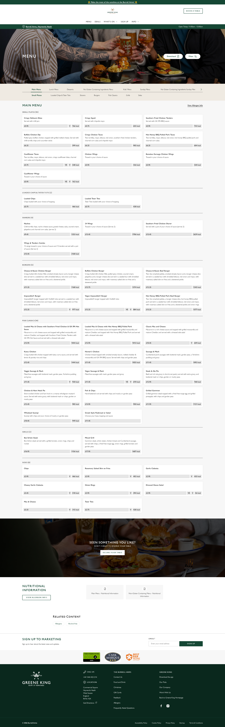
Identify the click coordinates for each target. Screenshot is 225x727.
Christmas (117, 687)
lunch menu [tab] (53, 89)
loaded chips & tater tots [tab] (60, 95)
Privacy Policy (170, 723)
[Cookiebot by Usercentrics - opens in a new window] (31, 22)
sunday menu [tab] (145, 89)
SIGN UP (191, 644)
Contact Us (118, 677)
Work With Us (165, 692)
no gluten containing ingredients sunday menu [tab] (178, 89)
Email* (152, 639)
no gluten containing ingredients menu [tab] (98, 89)
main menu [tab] (36, 89)
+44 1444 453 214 (90, 677)
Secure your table (112, 553)
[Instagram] (168, 706)
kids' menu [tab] (127, 89)
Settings (136, 22)
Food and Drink (119, 682)
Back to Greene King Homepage (171, 698)
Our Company (164, 687)
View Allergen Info (195, 105)
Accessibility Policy (141, 723)
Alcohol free (72, 624)
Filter (191, 56)
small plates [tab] (37, 95)
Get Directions (88, 703)
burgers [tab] (97, 95)
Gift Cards (117, 692)
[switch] (83, 22)
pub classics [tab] (112, 95)
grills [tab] (128, 95)
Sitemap (182, 723)
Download (171, 56)
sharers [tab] (82, 95)
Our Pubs (163, 682)
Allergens (58, 624)
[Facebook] (161, 706)
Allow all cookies (189, 6)
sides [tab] (140, 95)
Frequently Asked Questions (124, 708)
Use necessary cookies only (189, 14)
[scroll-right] (201, 89)
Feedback (117, 698)
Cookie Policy (156, 723)
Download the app (166, 677)
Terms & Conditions (196, 723)
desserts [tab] (70, 89)
